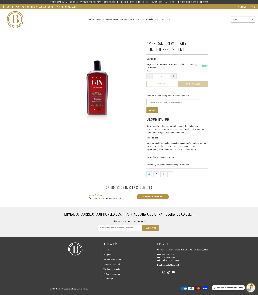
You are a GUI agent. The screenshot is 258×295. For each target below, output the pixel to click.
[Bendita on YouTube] (17, 6)
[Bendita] (15, 19)
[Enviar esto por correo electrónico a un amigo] (170, 174)
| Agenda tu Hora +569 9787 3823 (37, 6)
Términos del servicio (111, 269)
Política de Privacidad (111, 264)
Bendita (58, 289)
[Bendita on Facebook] (3, 6)
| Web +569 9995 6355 (66, 6)
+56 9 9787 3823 (168, 257)
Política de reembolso (111, 274)
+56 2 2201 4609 (168, 255)
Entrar (243, 6)
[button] (100, 19)
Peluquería (107, 255)
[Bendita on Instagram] (8, 6)
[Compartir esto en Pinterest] (163, 174)
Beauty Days (108, 279)
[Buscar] (252, 19)
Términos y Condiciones (112, 259)
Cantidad (149, 71)
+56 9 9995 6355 (172, 260)
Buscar (106, 250)
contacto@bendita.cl (171, 265)
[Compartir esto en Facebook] (156, 174)
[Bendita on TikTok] (12, 6)
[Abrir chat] (250, 287)
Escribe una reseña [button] (152, 196)
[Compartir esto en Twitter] (149, 174)
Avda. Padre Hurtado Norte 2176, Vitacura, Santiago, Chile (186, 250)
